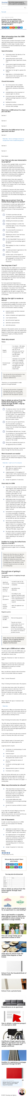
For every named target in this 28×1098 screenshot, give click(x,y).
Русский (4, 12)
